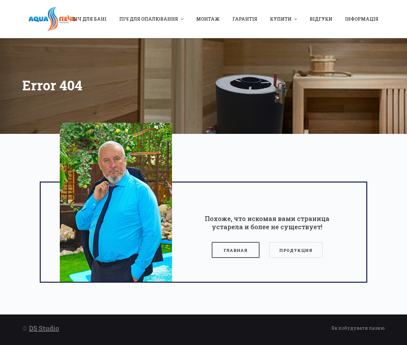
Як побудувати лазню (358, 328)
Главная (236, 250)
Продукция (296, 250)
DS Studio (44, 328)
